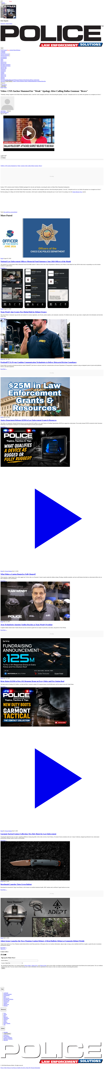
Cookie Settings (8, 81)
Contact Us (15, 81)
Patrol (2, 59)
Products (28, 79)
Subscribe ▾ (3, 4)
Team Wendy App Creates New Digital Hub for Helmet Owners (24, 312)
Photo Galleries (33, 79)
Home (2, 87)
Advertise (3, 81)
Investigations (4, 56)
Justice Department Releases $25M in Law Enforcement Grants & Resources (28, 420)
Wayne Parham (8, 571)
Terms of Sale (16, 1067)
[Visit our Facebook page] (1, 955)
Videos (16, 1)
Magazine (11, 79)
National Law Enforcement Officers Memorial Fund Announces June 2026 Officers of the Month (36, 261)
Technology (3, 69)
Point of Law (3, 62)
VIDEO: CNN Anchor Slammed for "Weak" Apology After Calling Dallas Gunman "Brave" (21, 165)
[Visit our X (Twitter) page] (2, 955)
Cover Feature (6, 1)
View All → (3, 949)
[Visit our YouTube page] (5, 955)
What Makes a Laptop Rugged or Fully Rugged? (18, 574)
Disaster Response (5, 54)
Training (2, 72)
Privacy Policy (4, 1067)
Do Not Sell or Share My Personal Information (29, 1067)
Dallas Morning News (77, 191)
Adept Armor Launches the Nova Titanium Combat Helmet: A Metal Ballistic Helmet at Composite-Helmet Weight (42, 941)
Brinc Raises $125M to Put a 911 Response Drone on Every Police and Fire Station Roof (32, 681)
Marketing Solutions (36, 81)
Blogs (8, 79)
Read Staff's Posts (5, 112)
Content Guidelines (28, 81)
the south (6, 212)
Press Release (21, 81)
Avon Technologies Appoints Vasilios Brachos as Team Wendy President (26, 625)
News (10, 1)
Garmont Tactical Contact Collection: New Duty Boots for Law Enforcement (28, 834)
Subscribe (3, 23)
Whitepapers (16, 79)
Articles (13, 1)
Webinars (20, 1)
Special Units (4, 67)
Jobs (38, 79)
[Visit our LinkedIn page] (4, 955)
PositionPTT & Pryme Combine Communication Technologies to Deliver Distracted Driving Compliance (39, 362)
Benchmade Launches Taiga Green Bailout (16, 884)
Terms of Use (10, 1067)
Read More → (4, 268)
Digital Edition (9, 23)
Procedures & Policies (5, 64)
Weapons (3, 77)
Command (3, 51)
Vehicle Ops (3, 74)
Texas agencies (11, 212)
